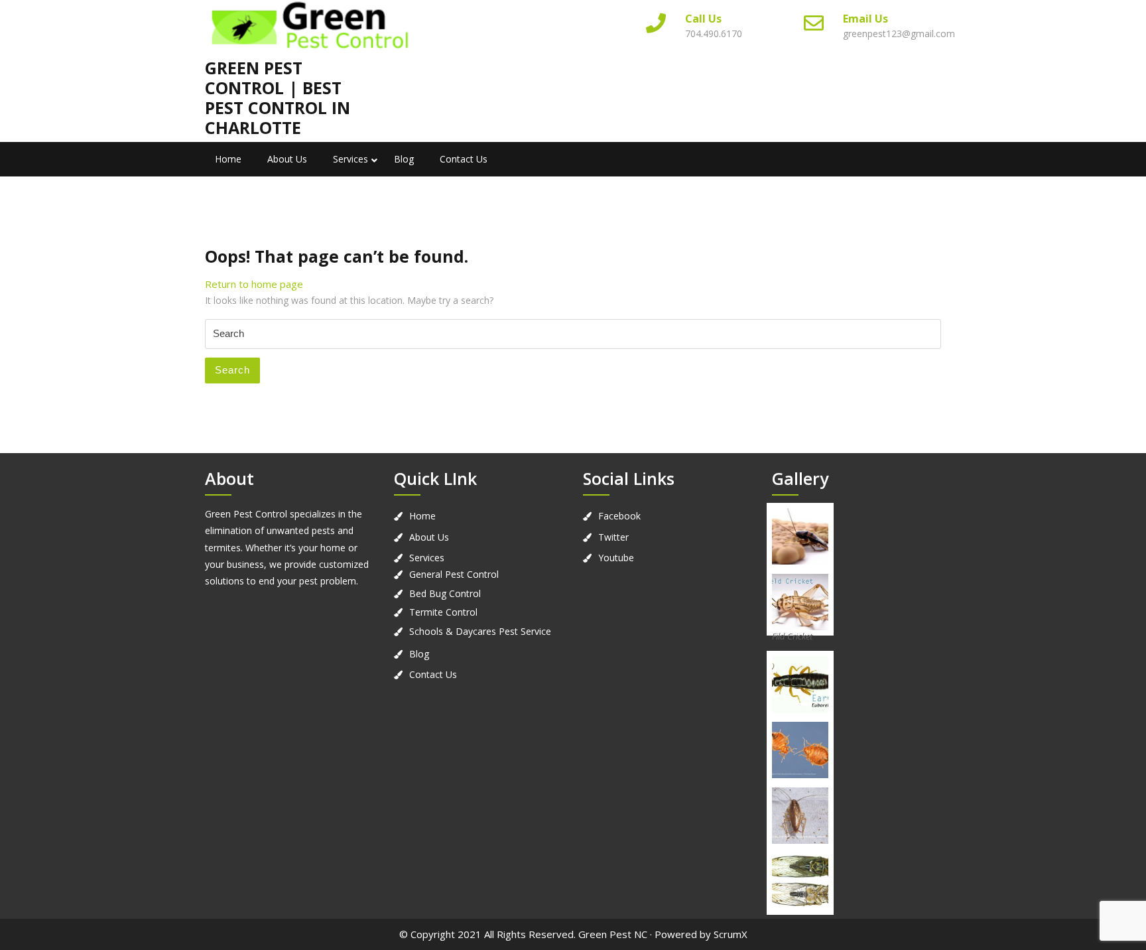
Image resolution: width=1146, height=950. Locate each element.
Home (228, 159)
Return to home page (254, 284)
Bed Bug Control (445, 593)
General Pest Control (454, 574)
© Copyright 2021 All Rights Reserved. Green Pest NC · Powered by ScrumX (573, 934)
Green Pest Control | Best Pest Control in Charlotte (277, 97)
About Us (287, 159)
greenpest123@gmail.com (899, 33)
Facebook (619, 515)
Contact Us (463, 159)
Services (350, 159)
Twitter (613, 537)
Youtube (616, 557)
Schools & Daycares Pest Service (480, 631)
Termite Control (443, 612)
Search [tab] (232, 369)
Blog (404, 159)
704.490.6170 (713, 33)
